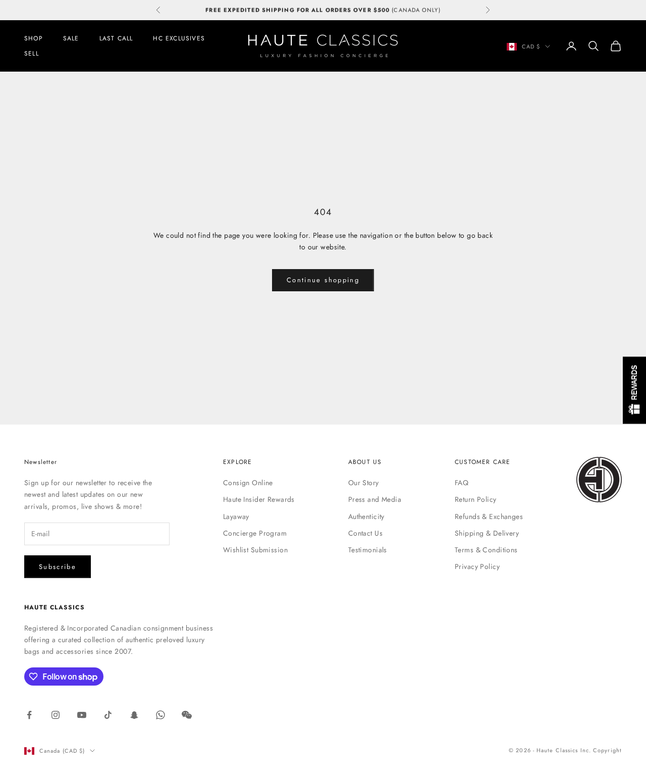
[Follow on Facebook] (29, 715)
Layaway (236, 516)
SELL (31, 53)
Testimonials (367, 550)
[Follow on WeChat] (187, 715)
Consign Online (248, 483)
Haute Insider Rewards (259, 499)
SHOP (33, 38)
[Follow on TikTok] (108, 715)
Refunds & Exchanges (489, 516)
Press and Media (374, 499)
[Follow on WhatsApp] (160, 715)
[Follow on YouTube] (82, 715)
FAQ (461, 483)
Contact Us (365, 533)
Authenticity (366, 516)
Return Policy (475, 499)
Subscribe (57, 566)
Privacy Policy (477, 566)
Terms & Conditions (486, 550)
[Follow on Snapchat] (134, 715)
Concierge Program (255, 533)
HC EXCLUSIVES (179, 38)
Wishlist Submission (255, 550)
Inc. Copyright (601, 750)
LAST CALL (116, 38)
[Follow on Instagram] (55, 715)
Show (634, 390)
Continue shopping (323, 280)
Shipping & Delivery (487, 533)
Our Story (363, 483)
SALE (71, 38)
